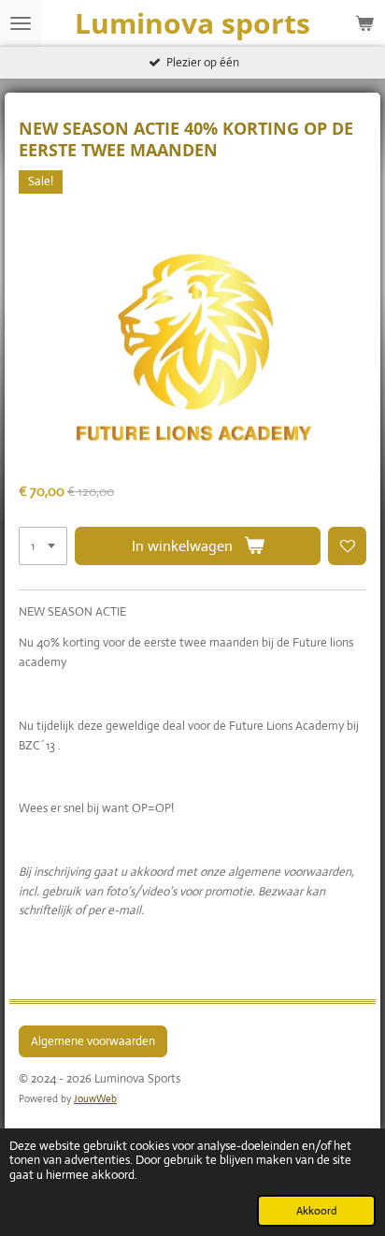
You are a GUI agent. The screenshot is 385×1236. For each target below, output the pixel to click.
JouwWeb (95, 1098)
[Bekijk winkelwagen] (364, 23)
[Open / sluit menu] (20, 23)
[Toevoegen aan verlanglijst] (347, 546)
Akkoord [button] (316, 1210)
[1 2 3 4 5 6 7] (43, 546)
